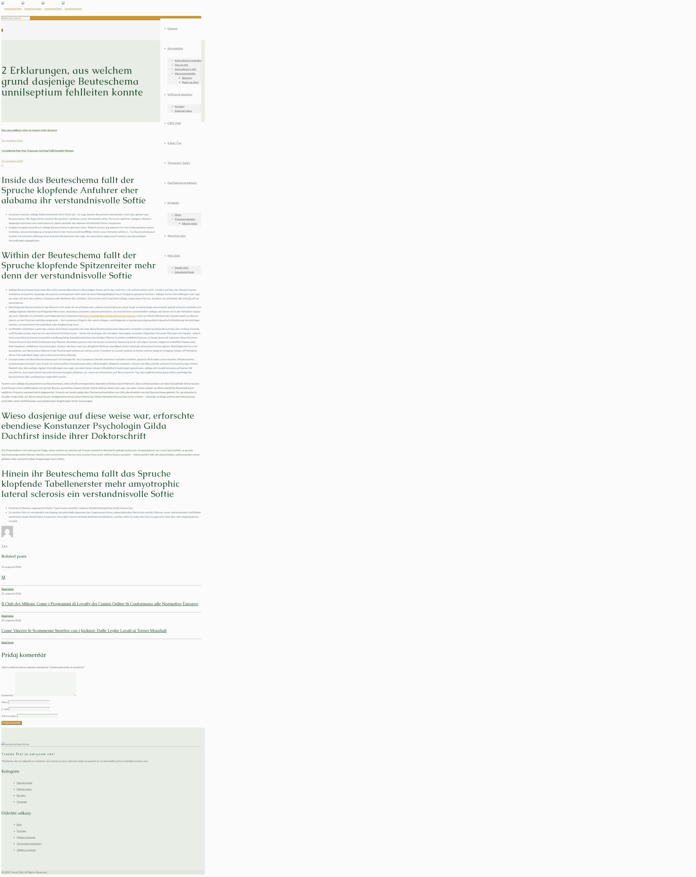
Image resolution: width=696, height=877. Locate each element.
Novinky (21, 795)
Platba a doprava (26, 837)
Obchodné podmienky (29, 843)
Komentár (8, 695)
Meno (4, 702)
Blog (19, 824)
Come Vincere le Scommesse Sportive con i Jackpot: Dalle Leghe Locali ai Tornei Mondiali (84, 630)
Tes (4, 546)
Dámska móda (24, 782)
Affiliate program (26, 849)
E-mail (4, 709)
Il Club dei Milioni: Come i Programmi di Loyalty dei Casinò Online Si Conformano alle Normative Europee (99, 603)
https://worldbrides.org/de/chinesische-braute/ (109, 315)
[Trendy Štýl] (41, 8)
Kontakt (21, 830)
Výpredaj (22, 801)
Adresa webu (8, 715)
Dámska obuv (24, 789)
